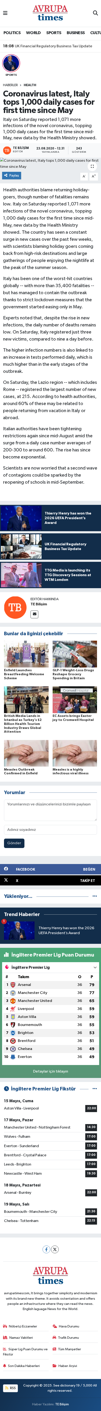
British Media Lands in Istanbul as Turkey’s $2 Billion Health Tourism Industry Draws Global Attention (23, 723)
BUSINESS (76, 33)
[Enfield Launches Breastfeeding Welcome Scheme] (26, 654)
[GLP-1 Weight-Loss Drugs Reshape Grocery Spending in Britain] (75, 654)
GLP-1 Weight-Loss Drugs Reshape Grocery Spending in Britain (73, 674)
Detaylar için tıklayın (50, 1071)
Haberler (10, 85)
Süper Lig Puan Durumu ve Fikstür (25, 1351)
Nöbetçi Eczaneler (23, 1326)
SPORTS (53, 33)
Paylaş (14, 175)
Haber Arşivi (67, 1366)
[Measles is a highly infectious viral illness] (75, 753)
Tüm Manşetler (69, 1349)
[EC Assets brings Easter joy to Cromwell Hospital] (75, 700)
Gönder (14, 843)
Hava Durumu (69, 1326)
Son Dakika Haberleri (24, 1366)
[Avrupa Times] (50, 13)
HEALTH (30, 85)
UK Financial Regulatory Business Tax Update (47, 46)
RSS (12, 1388)
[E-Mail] (34, 614)
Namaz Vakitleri (21, 1337)
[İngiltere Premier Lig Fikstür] (95, 1089)
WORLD (33, 33)
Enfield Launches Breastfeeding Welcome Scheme (24, 674)
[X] (55, 1249)
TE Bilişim (39, 604)
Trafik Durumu (68, 1337)
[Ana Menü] (5, 13)
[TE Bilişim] (15, 607)
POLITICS (12, 33)
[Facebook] (46, 1249)
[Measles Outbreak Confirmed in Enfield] (26, 753)
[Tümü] (95, 896)
